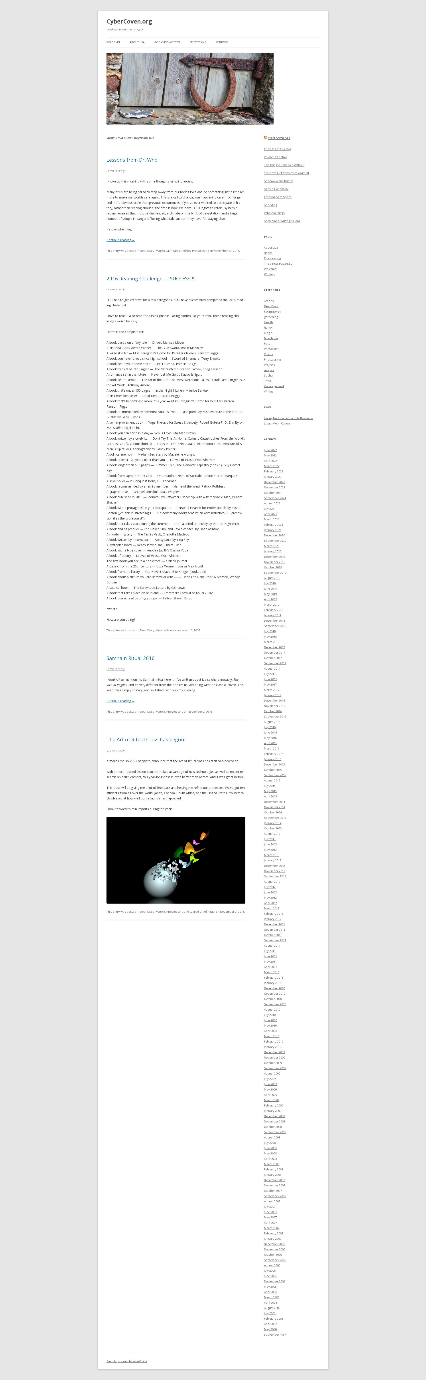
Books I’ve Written (167, 42)
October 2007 (273, 1191)
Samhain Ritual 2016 (130, 658)
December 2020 (274, 535)
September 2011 (275, 940)
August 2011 (272, 946)
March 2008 (271, 1164)
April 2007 (270, 1223)
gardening (271, 317)
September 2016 (275, 716)
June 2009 (270, 1084)
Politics (186, 251)
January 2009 (272, 1111)
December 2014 (274, 802)
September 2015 (275, 775)
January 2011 (272, 983)
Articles (269, 301)
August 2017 (272, 668)
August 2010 (272, 1009)
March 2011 (271, 972)
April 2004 (270, 1303)
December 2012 (274, 866)
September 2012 (275, 876)
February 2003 (273, 1319)
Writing (268, 391)
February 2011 (273, 977)
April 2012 (270, 903)
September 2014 (275, 818)
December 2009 (274, 1052)
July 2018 (270, 631)
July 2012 (270, 887)
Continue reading (120, 240)
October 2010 (273, 999)
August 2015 (272, 780)
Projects (269, 365)
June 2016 (270, 732)
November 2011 (274, 930)
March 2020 (271, 546)
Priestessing (198, 42)
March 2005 (271, 1297)
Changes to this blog (277, 149)
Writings (222, 42)
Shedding (270, 205)
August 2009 (272, 1073)
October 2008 (273, 1127)
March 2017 (271, 690)
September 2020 (275, 541)
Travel (268, 381)
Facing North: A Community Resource (288, 418)
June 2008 (270, 1148)
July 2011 (270, 951)
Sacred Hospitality (276, 189)
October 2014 (273, 812)
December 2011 (274, 924)
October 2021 (273, 493)
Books (268, 253)
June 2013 (270, 844)
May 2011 (270, 962)
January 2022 (272, 477)
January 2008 (272, 1175)
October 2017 (273, 658)
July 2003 (270, 1313)
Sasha (268, 375)
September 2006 (275, 1260)
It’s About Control (275, 157)
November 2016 (274, 706)
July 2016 (270, 727)
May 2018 (270, 636)
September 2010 (275, 1004)
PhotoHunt (271, 349)
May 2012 (270, 898)
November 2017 (274, 652)
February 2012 (273, 914)
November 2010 (274, 993)
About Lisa (137, 42)
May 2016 (270, 738)
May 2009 (270, 1089)
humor (268, 327)
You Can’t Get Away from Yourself (286, 173)
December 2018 (274, 621)
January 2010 (272, 1047)
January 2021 (272, 530)
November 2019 (274, 562)
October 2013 (273, 828)
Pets (267, 343)
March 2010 (271, 1036)
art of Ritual (207, 912)
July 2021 (270, 509)
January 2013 (272, 860)
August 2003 (272, 1308)
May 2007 (270, 1217)
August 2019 (272, 578)
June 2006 (270, 1276)
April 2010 (270, 1031)
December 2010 (274, 988)
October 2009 (273, 1063)
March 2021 (271, 519)
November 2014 (274, 807)
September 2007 (275, 1196)
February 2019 (273, 610)
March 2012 (271, 908)
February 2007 (273, 1233)
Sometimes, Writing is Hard (282, 221)
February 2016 (273, 754)
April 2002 (270, 1324)
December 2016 (274, 700)
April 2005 (270, 1292)
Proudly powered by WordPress (126, 1361)
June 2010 (270, 1020)
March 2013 (271, 855)
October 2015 (273, 770)
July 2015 (270, 786)
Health (268, 322)
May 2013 (270, 850)
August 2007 (272, 1201)
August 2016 (272, 722)
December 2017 (274, 647)
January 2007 (272, 1239)
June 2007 (270, 1212)
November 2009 (274, 1057)
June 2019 (270, 589)
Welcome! (113, 42)
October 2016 (273, 711)
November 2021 (274, 487)
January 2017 (272, 695)
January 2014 (272, 823)
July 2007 (270, 1207)
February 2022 (273, 471)
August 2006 (272, 1265)
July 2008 (270, 1143)
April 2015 (270, 796)
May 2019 (270, 594)
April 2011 (270, 967)
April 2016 (270, 743)
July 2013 (270, 839)
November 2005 (274, 1281)
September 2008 (275, 1132)
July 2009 (270, 1079)
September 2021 (275, 498)
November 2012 (274, 871)
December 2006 (274, 1244)
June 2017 (270, 679)
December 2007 (274, 1180)
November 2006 (274, 1249)
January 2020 (272, 551)
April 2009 (270, 1095)
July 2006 (270, 1271)
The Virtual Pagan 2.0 (278, 264)
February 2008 (273, 1169)
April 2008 (270, 1159)
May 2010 (270, 1025)
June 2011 (270, 956)
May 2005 (270, 1287)
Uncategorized (274, 386)
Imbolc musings (274, 213)
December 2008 (274, 1116)
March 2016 (271, 748)
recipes (269, 370)
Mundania (173, 251)
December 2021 (274, 482)
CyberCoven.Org (279, 138)
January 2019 (272, 615)
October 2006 (273, 1255)
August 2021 (272, 503)
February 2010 (273, 1041)
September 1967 (275, 1334)
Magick (160, 251)
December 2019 (274, 557)
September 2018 (275, 626)
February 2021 (273, 525)
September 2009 (275, 1068)
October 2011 (273, 935)
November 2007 (274, 1185)
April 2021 (270, 514)
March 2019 (271, 605)
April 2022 (270, 461)
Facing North (272, 311)
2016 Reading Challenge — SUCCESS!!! (150, 278)
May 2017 (270, 684)
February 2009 (273, 1105)
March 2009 (271, 1100)
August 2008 (272, 1137)
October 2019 (273, 567)
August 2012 (272, 882)
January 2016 (272, 759)
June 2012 (270, 892)
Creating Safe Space (278, 197)
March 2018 (271, 642)
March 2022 (271, 466)
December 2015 (274, 764)
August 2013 (272, 834)
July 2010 (270, 1015)
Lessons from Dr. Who (132, 159)
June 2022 (270, 450)
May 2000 (270, 1329)
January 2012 (272, 919)
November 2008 (274, 1121)
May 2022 (270, 455)
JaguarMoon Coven (277, 423)
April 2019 (270, 599)
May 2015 (270, 791)
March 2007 (271, 1228)
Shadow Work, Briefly (278, 181)
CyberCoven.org (129, 21)
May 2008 (270, 1153)
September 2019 (275, 573)
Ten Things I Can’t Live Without (284, 165)
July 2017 (270, 674)
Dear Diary (147, 251)
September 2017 (275, 663)
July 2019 (270, 583)
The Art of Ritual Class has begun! (145, 739)
